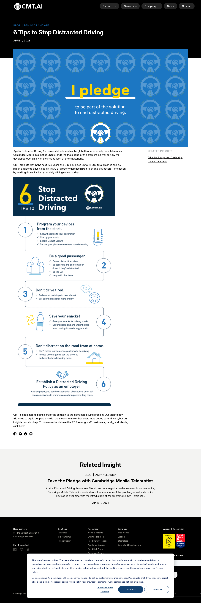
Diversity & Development (129, 545)
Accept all (131, 589)
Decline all (157, 589)
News (170, 6)
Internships (123, 541)
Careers (129, 6)
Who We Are (123, 533)
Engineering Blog (96, 537)
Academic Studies (96, 545)
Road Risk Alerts (95, 549)
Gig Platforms (64, 537)
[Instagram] (21, 549)
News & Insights (95, 533)
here (21, 426)
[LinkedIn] (14, 549)
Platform (108, 6)
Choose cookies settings (105, 589)
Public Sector (64, 541)
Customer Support (96, 553)
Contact (186, 6)
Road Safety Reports (98, 541)
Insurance (62, 533)
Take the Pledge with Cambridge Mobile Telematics (100, 480)
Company (150, 6)
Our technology (114, 414)
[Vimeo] (27, 549)
